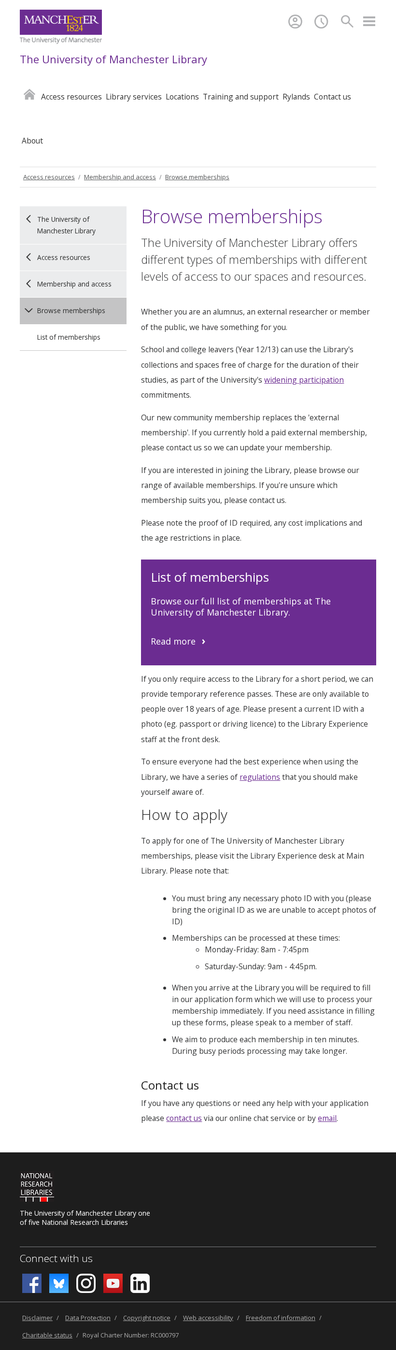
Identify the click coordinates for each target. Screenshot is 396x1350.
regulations (260, 777)
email (327, 1118)
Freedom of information (280, 1317)
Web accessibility (208, 1317)
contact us (184, 1118)
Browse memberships (197, 176)
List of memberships (68, 337)
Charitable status (47, 1335)
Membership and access (120, 176)
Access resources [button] (71, 96)
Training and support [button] (241, 96)
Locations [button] (182, 96)
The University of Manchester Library (113, 59)
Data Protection (88, 1317)
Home (29, 94)
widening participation (304, 379)
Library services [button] (134, 96)
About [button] (32, 140)
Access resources (49, 176)
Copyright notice (146, 1317)
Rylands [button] (296, 96)
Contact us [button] (332, 96)
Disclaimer (37, 1317)
